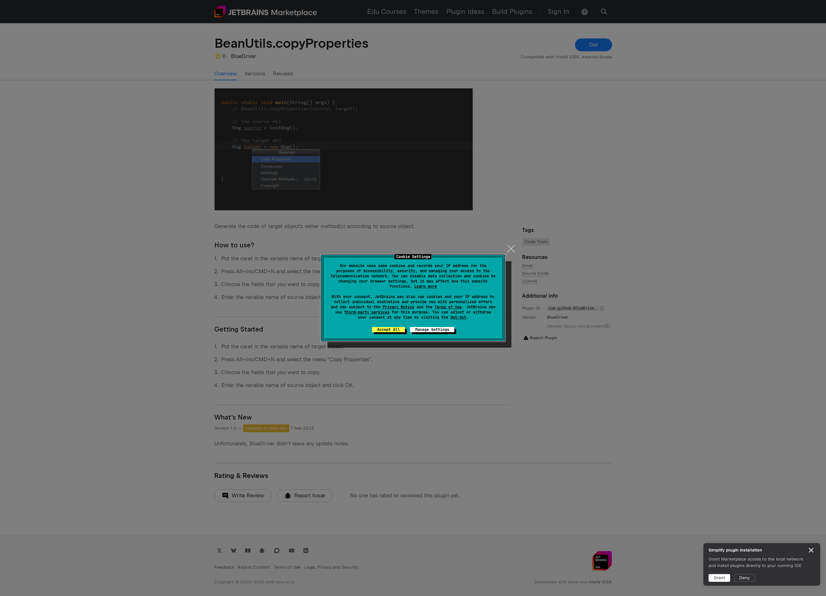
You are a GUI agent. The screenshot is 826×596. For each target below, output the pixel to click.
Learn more (425, 286)
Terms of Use (448, 307)
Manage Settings (432, 329)
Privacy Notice (398, 307)
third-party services (366, 312)
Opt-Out (458, 317)
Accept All (388, 329)
